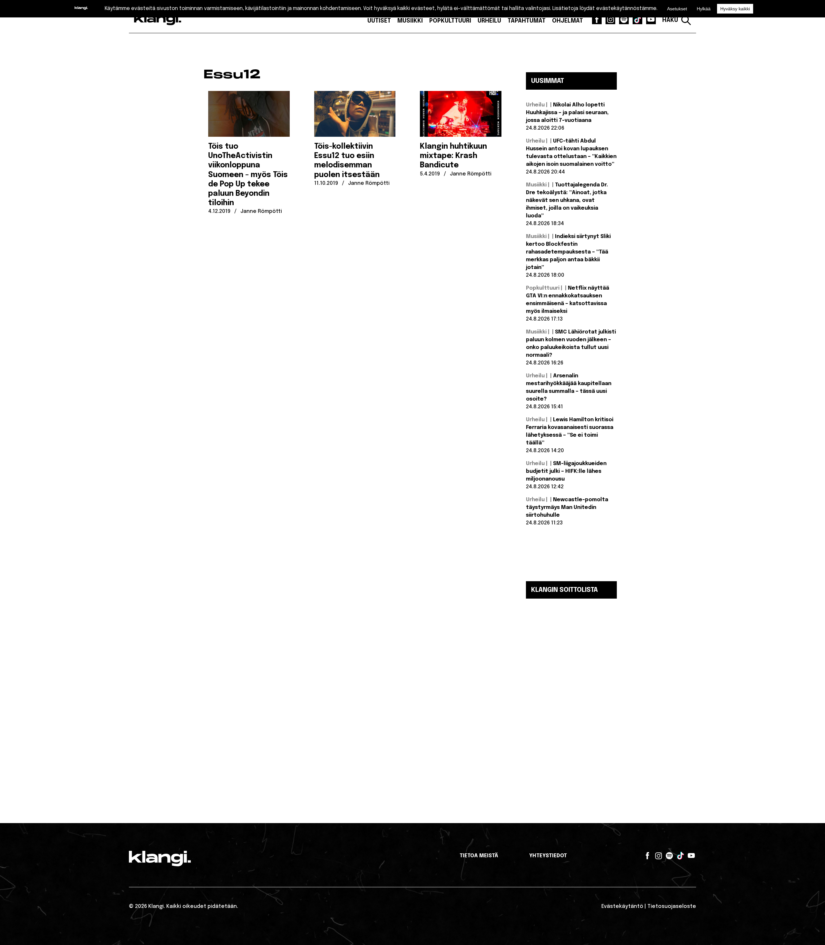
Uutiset (379, 21)
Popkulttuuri (450, 21)
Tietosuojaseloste (671, 906)
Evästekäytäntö (622, 906)
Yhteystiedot (548, 856)
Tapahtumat (527, 21)
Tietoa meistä (479, 856)
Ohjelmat (567, 21)
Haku (670, 20)
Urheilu (489, 21)
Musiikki (410, 21)
